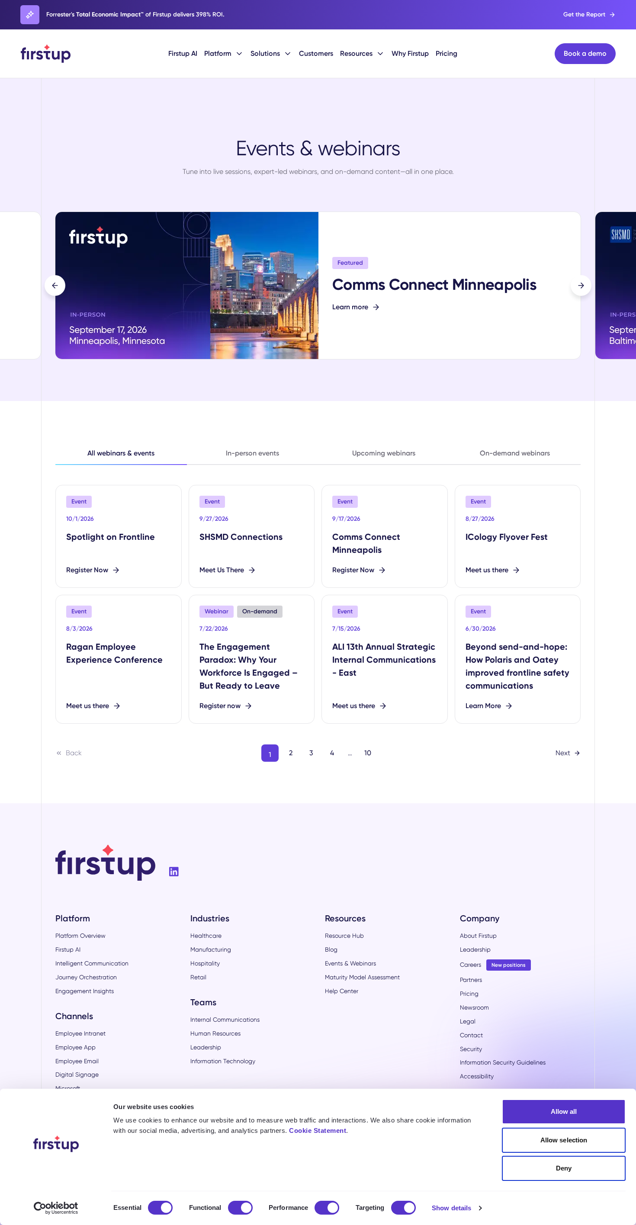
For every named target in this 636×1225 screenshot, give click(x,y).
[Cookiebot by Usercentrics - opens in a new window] (56, 1208)
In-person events (252, 453)
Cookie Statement (317, 1130)
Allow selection (564, 1140)
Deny (564, 1168)
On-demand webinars (515, 453)
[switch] (240, 1208)
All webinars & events (120, 453)
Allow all (564, 1111)
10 (367, 753)
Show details (451, 1208)
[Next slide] (581, 285)
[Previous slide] (55, 285)
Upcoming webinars (383, 453)
